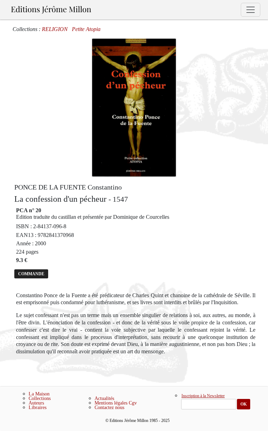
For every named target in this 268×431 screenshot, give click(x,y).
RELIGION (55, 29)
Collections (40, 398)
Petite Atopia (86, 29)
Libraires (37, 407)
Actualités (104, 398)
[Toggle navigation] (250, 10)
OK (243, 404)
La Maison (39, 394)
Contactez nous (109, 407)
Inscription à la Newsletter (203, 396)
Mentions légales (111, 403)
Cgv (133, 403)
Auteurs (36, 403)
